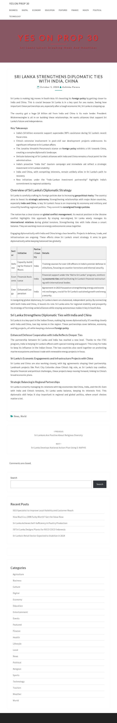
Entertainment (20, 612)
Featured (63, 10)
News (16, 416)
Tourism (17, 687)
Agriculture (18, 574)
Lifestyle (17, 643)
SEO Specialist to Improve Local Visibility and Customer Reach (43, 510)
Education (50, 10)
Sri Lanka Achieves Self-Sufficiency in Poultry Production (40, 523)
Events (16, 618)
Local (15, 649)
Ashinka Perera (71, 87)
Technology (15, 16)
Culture (16, 586)
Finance (74, 10)
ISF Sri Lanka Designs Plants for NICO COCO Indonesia (39, 529)
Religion (17, 668)
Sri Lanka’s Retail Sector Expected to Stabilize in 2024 (39, 535)
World (23, 416)
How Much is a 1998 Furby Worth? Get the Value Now (38, 516)
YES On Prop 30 (19, 3)
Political (97, 10)
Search (14, 477)
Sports (16, 675)
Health (86, 10)
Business (13, 10)
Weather (17, 694)
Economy (36, 10)
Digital (25, 10)
